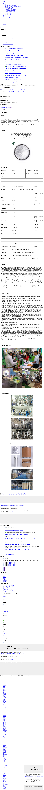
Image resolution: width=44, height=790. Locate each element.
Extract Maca (26, 597)
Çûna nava (5, 16)
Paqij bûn (4, 24)
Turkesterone (32, 597)
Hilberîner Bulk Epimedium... (12, 82)
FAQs (4, 15)
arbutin (12, 597)
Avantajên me (7, 18)
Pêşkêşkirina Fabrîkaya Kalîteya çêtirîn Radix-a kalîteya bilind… (20, 538)
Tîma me (6, 20)
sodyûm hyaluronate (6, 597)
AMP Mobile (5, 596)
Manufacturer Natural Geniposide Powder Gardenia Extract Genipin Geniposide (17, 493)
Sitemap (4, 595)
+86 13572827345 (12, 562)
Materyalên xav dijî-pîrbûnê (10, 10)
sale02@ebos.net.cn (11, 565)
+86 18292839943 (12, 563)
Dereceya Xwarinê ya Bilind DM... (13, 73)
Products (4, 4)
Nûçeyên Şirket (8, 13)
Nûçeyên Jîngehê (8, 14)
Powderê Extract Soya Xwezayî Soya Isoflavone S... (17, 534)
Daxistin (11, 107)
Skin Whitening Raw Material (10, 5)
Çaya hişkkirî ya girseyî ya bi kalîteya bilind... (16, 68)
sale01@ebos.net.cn (11, 564)
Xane (4, 3)
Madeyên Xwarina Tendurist (10, 11)
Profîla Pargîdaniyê (8, 17)
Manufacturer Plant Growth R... (12, 77)
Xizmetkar (5, 23)
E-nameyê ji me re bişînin (5, 107)
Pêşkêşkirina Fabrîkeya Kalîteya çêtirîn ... (15, 59)
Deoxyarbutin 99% (9, 554)
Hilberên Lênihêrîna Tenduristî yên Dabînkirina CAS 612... (19, 549)
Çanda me (7, 19)
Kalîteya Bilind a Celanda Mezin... (13, 64)
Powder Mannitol (17, 597)
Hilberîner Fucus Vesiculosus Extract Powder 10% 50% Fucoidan (14, 494)
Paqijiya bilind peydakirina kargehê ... (14, 55)
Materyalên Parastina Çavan (10, 7)
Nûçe (4, 12)
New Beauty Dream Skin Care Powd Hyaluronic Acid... (18, 544)
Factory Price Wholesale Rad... (12, 50)
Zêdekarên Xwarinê (8, 8)
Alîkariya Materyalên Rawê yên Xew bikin (13, 6)
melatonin (22, 597)
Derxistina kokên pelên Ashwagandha (14, 530)
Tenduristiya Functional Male (10, 9)
